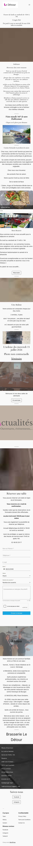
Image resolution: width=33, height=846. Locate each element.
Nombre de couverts (8, 580)
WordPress (12, 842)
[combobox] (16, 575)
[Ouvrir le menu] (29, 5)
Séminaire (16, 358)
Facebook (16, 797)
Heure (4, 573)
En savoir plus (16, 400)
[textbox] (16, 575)
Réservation (16, 272)
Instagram (16, 802)
